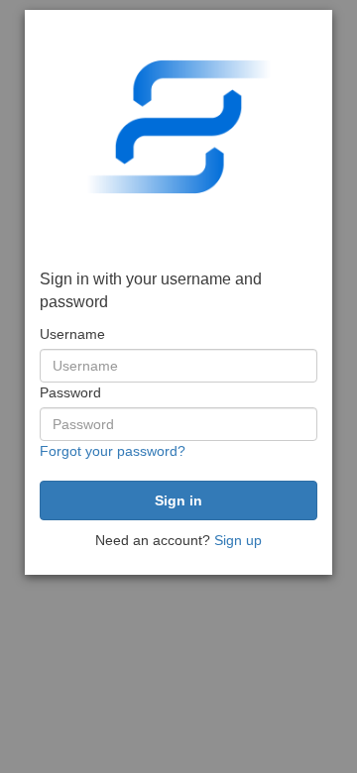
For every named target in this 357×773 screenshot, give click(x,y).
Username (72, 334)
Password (70, 392)
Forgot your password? (112, 451)
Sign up (238, 540)
